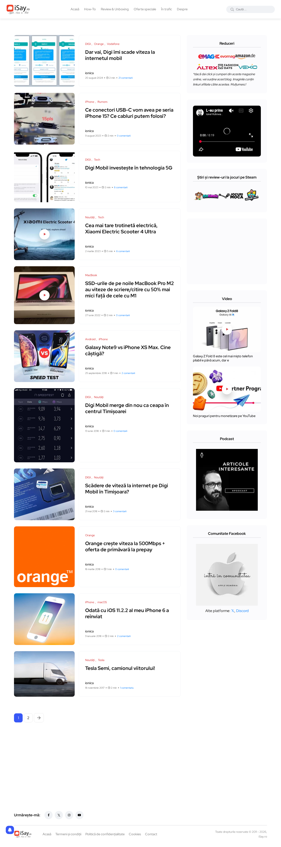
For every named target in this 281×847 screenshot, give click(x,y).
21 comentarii (125, 77)
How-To (90, 9)
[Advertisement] (98, 757)
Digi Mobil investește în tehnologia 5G (128, 168)
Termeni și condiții (68, 834)
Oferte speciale (145, 9)
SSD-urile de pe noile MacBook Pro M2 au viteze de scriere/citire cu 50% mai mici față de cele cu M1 (129, 289)
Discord (242, 610)
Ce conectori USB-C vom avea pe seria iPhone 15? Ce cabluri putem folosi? (129, 113)
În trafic (166, 9)
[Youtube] (79, 815)
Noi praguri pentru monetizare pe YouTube (224, 416)
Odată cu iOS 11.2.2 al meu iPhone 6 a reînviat (127, 613)
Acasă (75, 9)
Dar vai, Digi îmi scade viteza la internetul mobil (120, 55)
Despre (182, 9)
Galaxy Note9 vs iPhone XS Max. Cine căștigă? (128, 350)
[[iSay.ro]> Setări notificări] (10, 830)
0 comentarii (123, 135)
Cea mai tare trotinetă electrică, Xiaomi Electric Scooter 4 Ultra (121, 228)
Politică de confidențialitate (105, 834)
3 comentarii (119, 511)
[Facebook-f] (48, 815)
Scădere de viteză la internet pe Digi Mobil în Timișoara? (126, 488)
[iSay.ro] (18, 9)
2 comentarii (128, 373)
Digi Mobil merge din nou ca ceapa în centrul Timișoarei (127, 408)
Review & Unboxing (115, 9)
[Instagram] (69, 815)
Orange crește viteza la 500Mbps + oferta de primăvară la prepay (125, 546)
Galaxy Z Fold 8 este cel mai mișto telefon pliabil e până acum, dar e (223, 358)
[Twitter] (59, 815)
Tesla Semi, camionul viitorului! (120, 668)
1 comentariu (127, 687)
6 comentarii (120, 187)
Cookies (135, 834)
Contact (151, 834)
